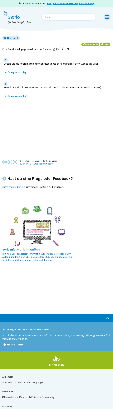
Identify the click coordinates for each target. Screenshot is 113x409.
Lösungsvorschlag (15, 72)
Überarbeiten (91, 44)
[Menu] (107, 17)
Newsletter (11, 397)
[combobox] (68, 17)
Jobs (24, 397)
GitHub (35, 397)
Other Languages (34, 382)
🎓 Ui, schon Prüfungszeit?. (56, 3)
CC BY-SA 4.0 (25, 164)
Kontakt (19, 382)
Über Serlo (7, 382)
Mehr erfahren (16, 344)
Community (48, 397)
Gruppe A (13, 38)
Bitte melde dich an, (14, 187)
